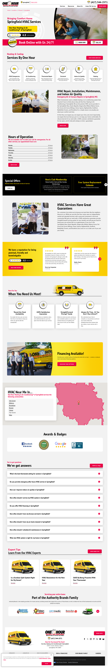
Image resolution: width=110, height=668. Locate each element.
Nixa (10, 415)
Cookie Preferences (43, 658)
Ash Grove (12, 401)
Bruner (11, 408)
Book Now (102, 6)
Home (8, 10)
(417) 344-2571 (99, 2)
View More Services (94, 58)
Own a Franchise (61, 653)
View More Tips (94, 551)
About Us (80, 6)
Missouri (20, 10)
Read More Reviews (16, 267)
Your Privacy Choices (61, 662)
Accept (46, 663)
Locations (14, 10)
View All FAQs (96, 465)
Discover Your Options (67, 364)
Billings (11, 403)
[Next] (105, 184)
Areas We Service (91, 6)
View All (10, 188)
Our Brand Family (81, 653)
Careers (98, 653)
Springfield (27, 10)
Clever (11, 410)
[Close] (51, 655)
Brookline (12, 405)
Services (62, 6)
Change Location (34, 2)
